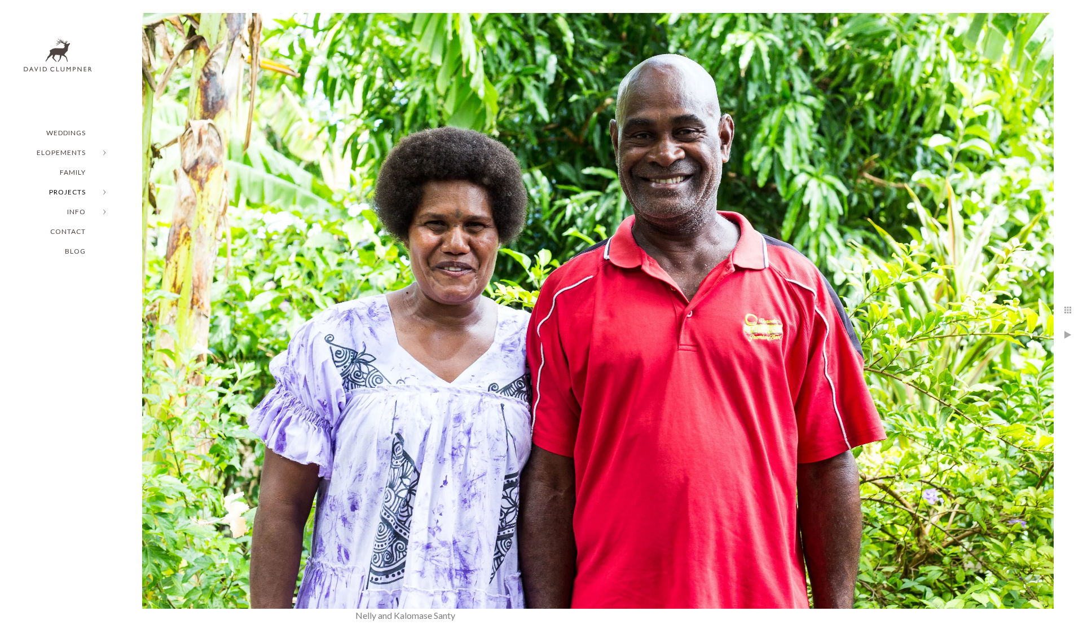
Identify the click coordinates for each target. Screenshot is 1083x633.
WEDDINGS (66, 133)
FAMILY (73, 172)
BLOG (75, 251)
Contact (68, 231)
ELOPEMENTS (61, 152)
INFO (76, 211)
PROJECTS (67, 192)
